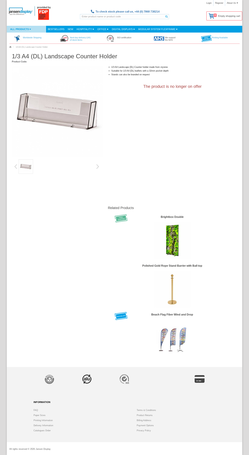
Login (209, 3)
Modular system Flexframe (157, 29)
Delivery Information (43, 425)
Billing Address (144, 420)
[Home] (10, 47)
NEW (70, 29)
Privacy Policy (144, 430)
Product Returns (145, 415)
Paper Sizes (40, 415)
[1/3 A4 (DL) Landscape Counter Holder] (26, 166)
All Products (19, 29)
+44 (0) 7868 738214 (147, 11)
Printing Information (43, 420)
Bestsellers (56, 29)
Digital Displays (122, 29)
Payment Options (145, 425)
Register (219, 3)
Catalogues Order (42, 430)
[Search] (166, 16)
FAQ (36, 410)
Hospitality (84, 29)
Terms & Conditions (146, 410)
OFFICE (102, 29)
